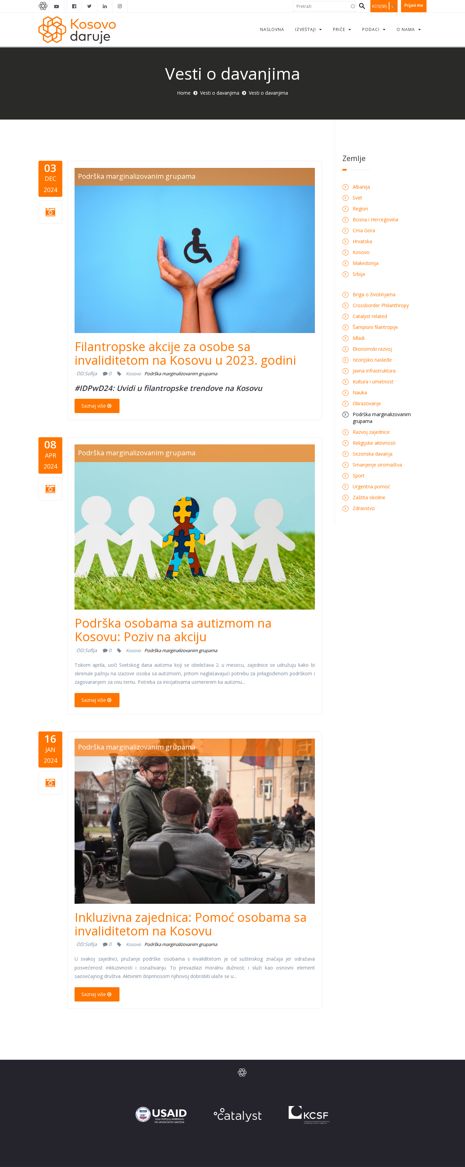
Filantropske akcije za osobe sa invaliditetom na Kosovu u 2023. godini (185, 353)
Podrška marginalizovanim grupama (136, 176)
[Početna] (77, 29)
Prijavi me (413, 5)
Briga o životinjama (374, 294)
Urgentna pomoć (371, 486)
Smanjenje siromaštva (377, 464)
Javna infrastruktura (374, 370)
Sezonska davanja (372, 454)
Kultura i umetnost (373, 381)
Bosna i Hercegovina (375, 219)
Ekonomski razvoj (372, 349)
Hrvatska (362, 241)
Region (360, 208)
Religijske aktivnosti (374, 443)
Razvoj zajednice (371, 432)
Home (184, 93)
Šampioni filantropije (375, 327)
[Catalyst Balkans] (74, 6)
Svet (357, 197)
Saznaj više (93, 406)
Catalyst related (370, 316)
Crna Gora (364, 230)
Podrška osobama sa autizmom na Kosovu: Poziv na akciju (173, 630)
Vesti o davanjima (219, 93)
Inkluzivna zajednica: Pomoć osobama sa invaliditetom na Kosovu (191, 924)
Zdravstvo (364, 508)
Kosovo (133, 373)
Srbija (359, 274)
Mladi (359, 338)
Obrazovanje (367, 403)
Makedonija (366, 263)
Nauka (360, 392)
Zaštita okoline (369, 497)
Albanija (361, 187)
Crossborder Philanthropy (381, 305)
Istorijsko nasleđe (372, 360)
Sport (359, 475)
